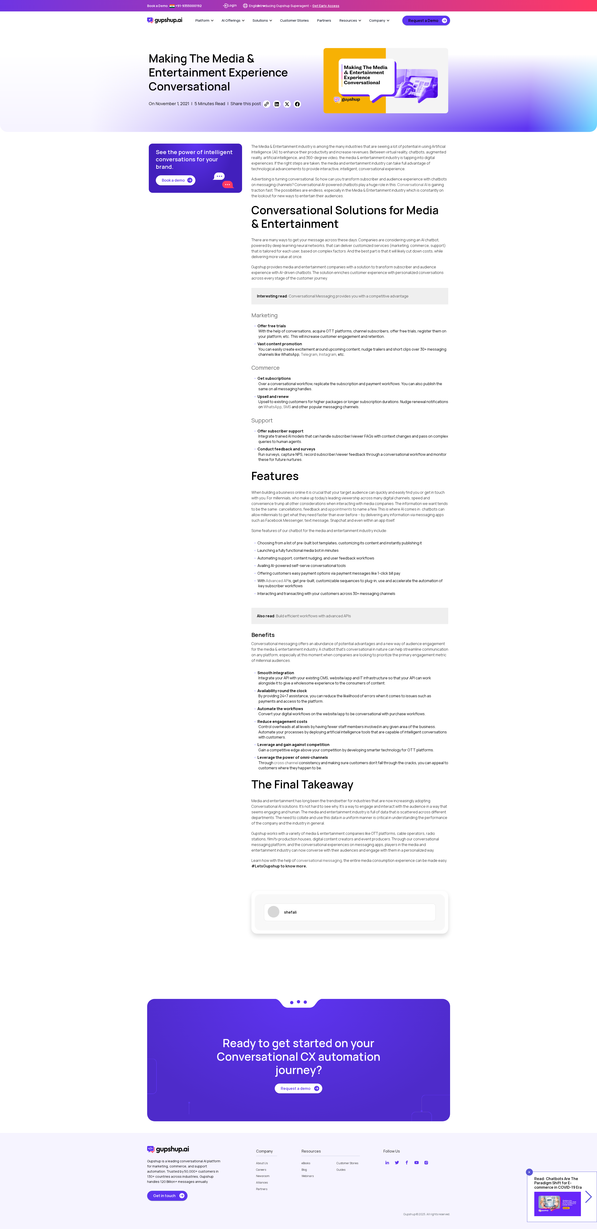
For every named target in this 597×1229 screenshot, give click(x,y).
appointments (340, 509)
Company (377, 20)
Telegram (309, 354)
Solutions (260, 20)
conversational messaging (319, 860)
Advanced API (277, 580)
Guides (341, 1170)
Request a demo (295, 1088)
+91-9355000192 (188, 5)
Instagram (327, 354)
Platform (202, 20)
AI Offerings (231, 20)
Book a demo (173, 180)
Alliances (262, 1182)
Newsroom (263, 1176)
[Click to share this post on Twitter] (287, 104)
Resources (348, 20)
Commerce (265, 367)
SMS (287, 406)
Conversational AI (412, 184)
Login (232, 5)
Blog (304, 1170)
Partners (324, 20)
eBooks (306, 1163)
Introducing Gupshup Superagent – (298, 5)
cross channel (286, 762)
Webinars (308, 1176)
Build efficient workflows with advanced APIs (313, 615)
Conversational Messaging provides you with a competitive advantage (349, 296)
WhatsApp (273, 406)
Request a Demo (423, 20)
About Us (262, 1163)
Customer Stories (294, 20)
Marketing (264, 315)
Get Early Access (325, 5)
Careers (261, 1170)
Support (262, 420)
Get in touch (164, 1195)
